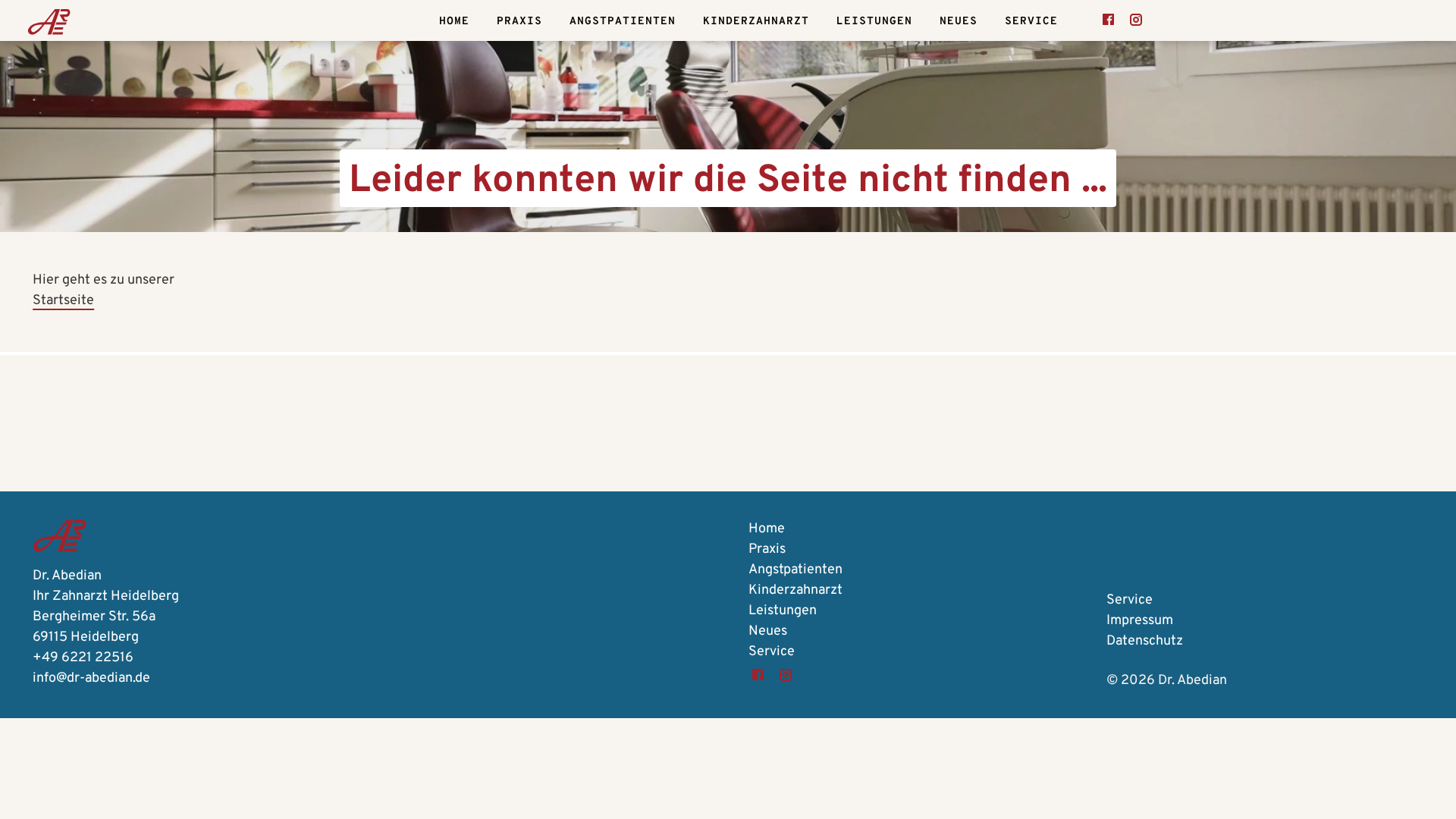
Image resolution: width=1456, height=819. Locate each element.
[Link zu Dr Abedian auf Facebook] (1108, 21)
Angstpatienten (623, 21)
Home (454, 21)
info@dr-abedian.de (91, 678)
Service (1031, 21)
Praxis (519, 21)
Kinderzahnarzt (756, 21)
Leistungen (874, 21)
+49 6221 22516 (83, 658)
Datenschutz (1144, 641)
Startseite (63, 300)
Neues (958, 21)
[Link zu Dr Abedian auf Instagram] (1135, 21)
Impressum (1139, 620)
